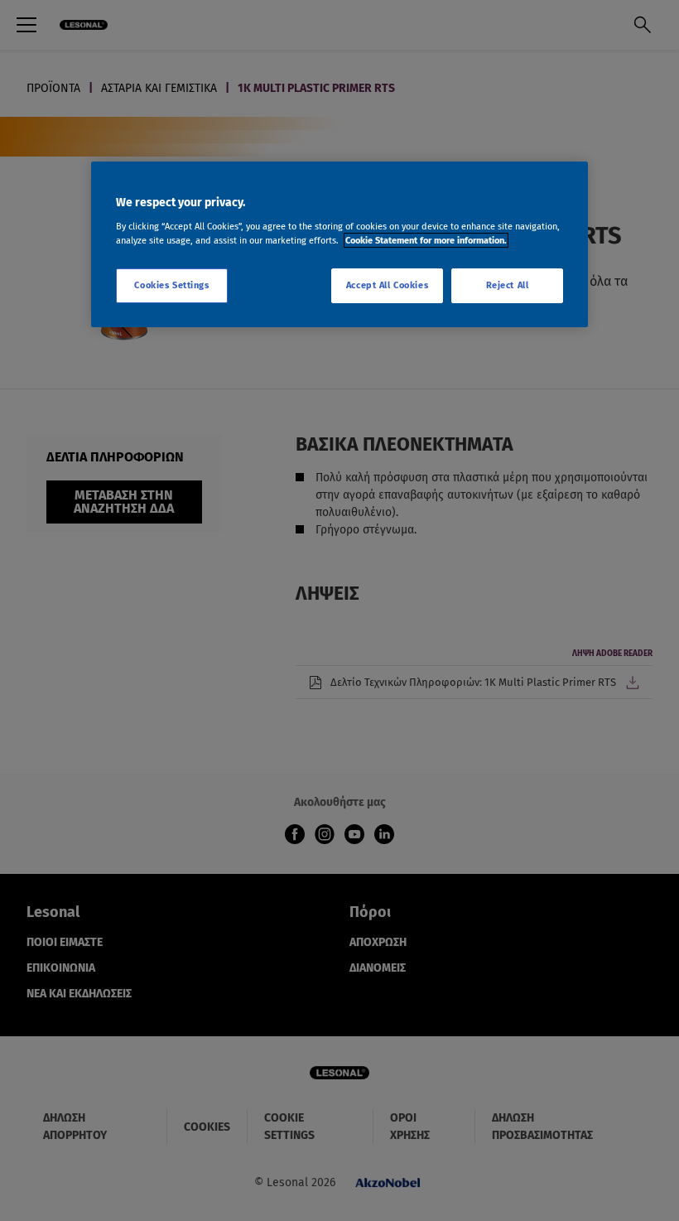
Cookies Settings (171, 285)
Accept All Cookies (387, 285)
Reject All (507, 285)
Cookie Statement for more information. (426, 240)
